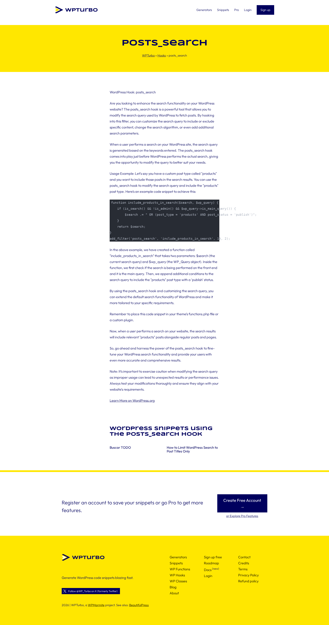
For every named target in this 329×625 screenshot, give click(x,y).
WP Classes (178, 581)
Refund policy (248, 581)
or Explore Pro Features (242, 516)
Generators (178, 557)
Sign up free (213, 557)
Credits (243, 563)
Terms (242, 569)
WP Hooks (177, 575)
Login (208, 576)
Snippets (176, 563)
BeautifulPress (139, 605)
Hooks (161, 55)
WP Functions (180, 569)
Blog (173, 587)
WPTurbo (148, 55)
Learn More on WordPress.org (132, 400)
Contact (244, 557)
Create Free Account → (242, 503)
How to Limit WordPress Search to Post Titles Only (192, 449)
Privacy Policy (248, 575)
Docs (207, 570)
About (174, 593)
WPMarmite (96, 605)
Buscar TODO (120, 447)
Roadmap (211, 563)
